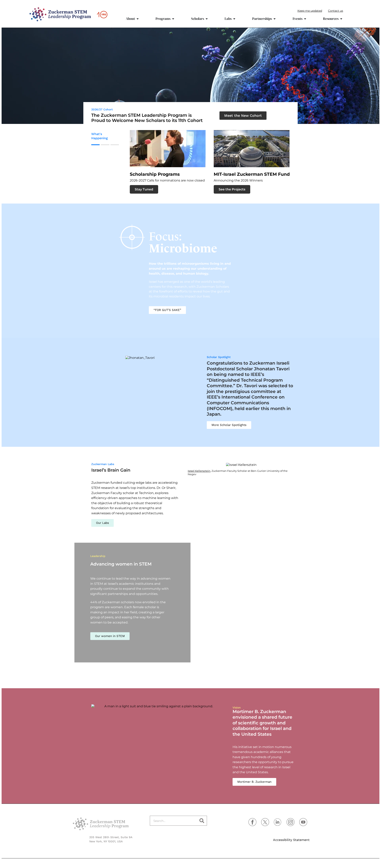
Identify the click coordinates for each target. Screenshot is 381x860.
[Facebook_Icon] (252, 822)
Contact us (335, 11)
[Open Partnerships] (274, 18)
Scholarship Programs (131, 174)
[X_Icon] (265, 822)
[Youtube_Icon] (303, 822)
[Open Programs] (173, 18)
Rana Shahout (112, 674)
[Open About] (137, 18)
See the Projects (208, 189)
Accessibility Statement (291, 840)
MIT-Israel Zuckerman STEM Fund (228, 174)
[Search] (202, 820)
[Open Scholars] (206, 18)
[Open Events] (305, 18)
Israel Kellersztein (199, 470)
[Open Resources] (341, 18)
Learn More (288, 155)
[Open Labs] (234, 18)
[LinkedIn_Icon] (277, 822)
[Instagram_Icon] (290, 822)
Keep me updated (309, 11)
